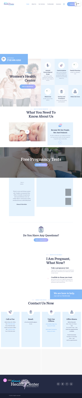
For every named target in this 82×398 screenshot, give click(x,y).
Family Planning (75, 70)
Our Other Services (41, 164)
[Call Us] (5, 380)
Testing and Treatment (61, 97)
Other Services (75, 96)
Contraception (61, 70)
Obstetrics (48, 96)
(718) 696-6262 (11, 324)
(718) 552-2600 (11, 329)
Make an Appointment (41, 240)
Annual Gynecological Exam (47, 72)
